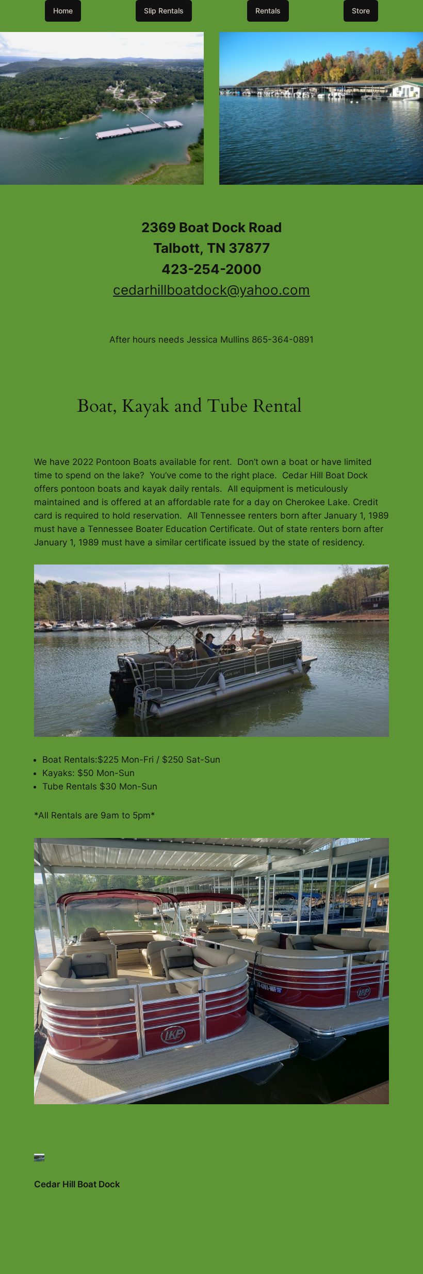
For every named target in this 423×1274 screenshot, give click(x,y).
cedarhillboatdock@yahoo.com (211, 290)
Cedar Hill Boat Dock (77, 1184)
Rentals (268, 10)
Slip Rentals (164, 10)
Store (361, 10)
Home (63, 10)
